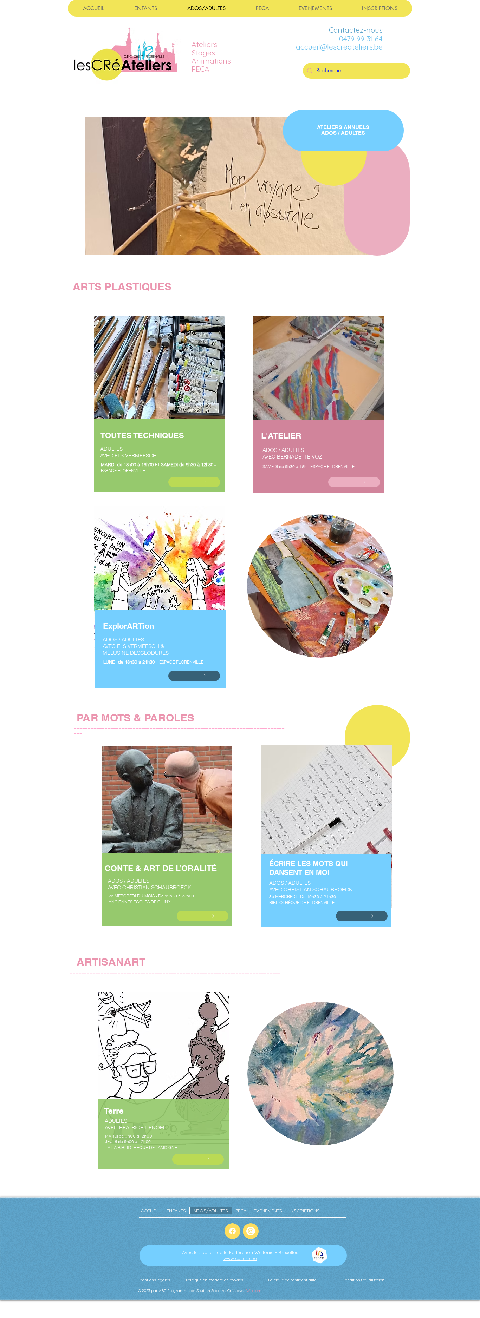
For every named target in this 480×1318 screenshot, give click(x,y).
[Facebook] (232, 1231)
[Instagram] (250, 1231)
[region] (159, 407)
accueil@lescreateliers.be (339, 46)
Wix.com (253, 1290)
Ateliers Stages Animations (211, 52)
